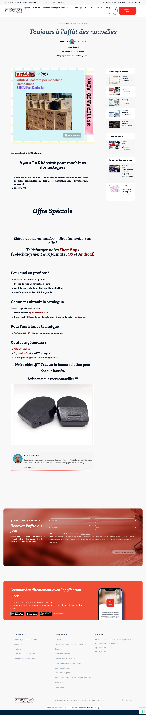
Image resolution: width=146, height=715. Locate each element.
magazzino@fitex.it (28, 357)
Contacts (138, 2)
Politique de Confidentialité (24, 654)
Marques (58, 639)
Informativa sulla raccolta (56, 708)
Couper (57, 649)
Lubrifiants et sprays (62, 673)
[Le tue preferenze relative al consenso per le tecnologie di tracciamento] (142, 711)
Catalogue (130, 2)
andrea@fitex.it (49, 357)
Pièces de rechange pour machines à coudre (71, 644)
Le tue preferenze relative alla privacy (84, 708)
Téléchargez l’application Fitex (25, 639)
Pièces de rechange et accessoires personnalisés (73, 677)
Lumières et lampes (62, 668)
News (67, 23)
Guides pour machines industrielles (68, 663)
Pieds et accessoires (62, 654)
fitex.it (81, 316)
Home (61, 23)
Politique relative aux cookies (25, 658)
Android (85, 254)
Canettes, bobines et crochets (66, 658)
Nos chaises (59, 687)
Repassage (59, 682)
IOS (69, 254)
